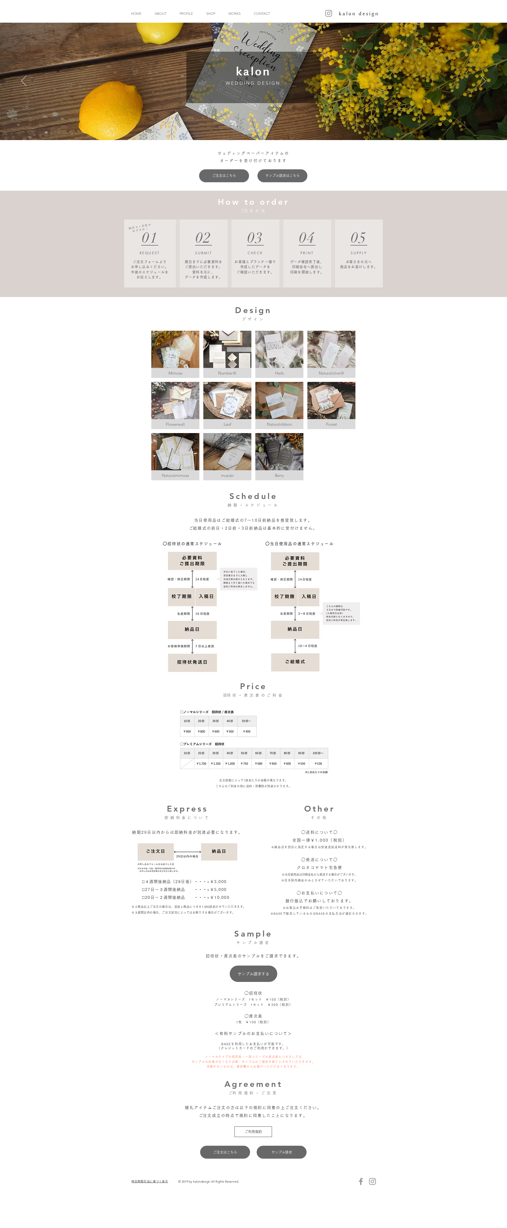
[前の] (23, 81)
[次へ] (483, 81)
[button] (175, 354)
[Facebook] (360, 1181)
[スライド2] (253, 129)
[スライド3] (249, 129)
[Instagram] (328, 13)
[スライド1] (258, 129)
